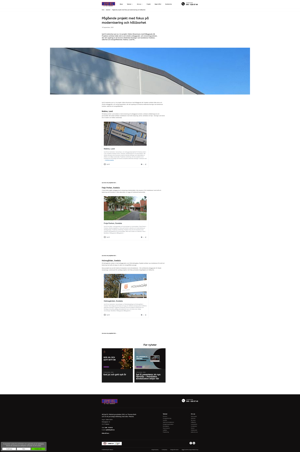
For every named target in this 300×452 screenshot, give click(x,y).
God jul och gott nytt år (114, 374)
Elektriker (193, 418)
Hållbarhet (193, 422)
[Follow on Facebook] (191, 443)
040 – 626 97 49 (192, 4)
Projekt (149, 4)
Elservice (165, 416)
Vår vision (193, 420)
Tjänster (129, 4)
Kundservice (168, 4)
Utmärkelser (194, 426)
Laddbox (165, 430)
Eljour (121, 4)
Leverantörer (194, 424)
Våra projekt (194, 416)
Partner (193, 428)
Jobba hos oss (194, 432)
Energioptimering (167, 418)
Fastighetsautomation (168, 424)
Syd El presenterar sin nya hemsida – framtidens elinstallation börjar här (148, 376)
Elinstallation (166, 426)
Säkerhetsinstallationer (168, 422)
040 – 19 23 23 (109, 427)
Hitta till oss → (106, 433)
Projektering (166, 432)
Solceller (165, 420)
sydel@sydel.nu (110, 430)
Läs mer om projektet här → (109, 255)
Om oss (139, 4)
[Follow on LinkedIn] (194, 443)
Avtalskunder (194, 430)
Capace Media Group (193, 449)
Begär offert (158, 4)
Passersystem (166, 428)
